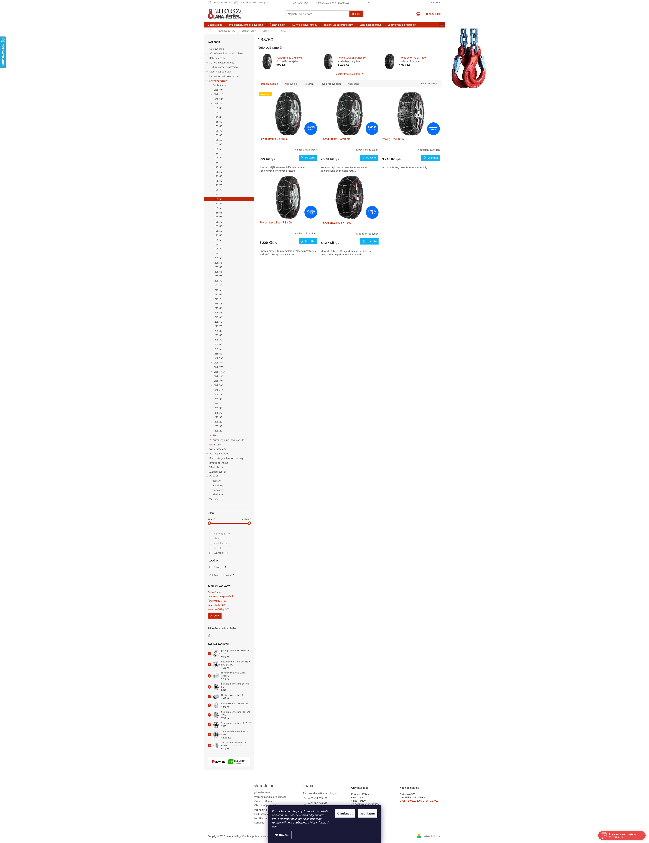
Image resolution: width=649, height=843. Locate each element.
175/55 (218, 171)
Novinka (220, 543)
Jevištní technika (218, 462)
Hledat (356, 14)
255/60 (218, 349)
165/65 (218, 149)
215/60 (218, 290)
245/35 (218, 394)
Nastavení (282, 835)
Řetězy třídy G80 (216, 605)
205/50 (218, 258)
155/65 (218, 126)
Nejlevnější (291, 83)
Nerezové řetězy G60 (218, 609)
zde (274, 826)
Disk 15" (218, 358)
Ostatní (213, 476)
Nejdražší (309, 83)
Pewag (220, 567)
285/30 (218, 421)
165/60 (218, 144)
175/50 (218, 167)
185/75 (218, 221)
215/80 (218, 308)
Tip (217, 548)
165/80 (218, 162)
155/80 (218, 135)
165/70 (218, 153)
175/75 (218, 189)
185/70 (218, 217)
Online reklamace (264, 801)
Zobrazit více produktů (348, 74)
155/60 (218, 121)
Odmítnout (345, 813)
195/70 (218, 244)
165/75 (218, 158)
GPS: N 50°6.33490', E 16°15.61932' (419, 800)
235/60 (218, 335)
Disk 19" (218, 380)
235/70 (218, 339)
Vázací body (216, 467)
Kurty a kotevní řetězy (221, 62)
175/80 (218, 194)
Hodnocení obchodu (265, 814)
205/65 (218, 271)
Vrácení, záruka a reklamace (332, 2)
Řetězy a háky (217, 58)
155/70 (218, 130)
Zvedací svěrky (217, 471)
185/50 (218, 199)
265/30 (218, 403)
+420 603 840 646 (317, 803)
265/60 (218, 353)
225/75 (218, 326)
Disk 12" (218, 94)
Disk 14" (218, 103)
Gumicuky (215, 444)
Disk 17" (218, 367)
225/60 (218, 317)
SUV (215, 435)
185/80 (218, 226)
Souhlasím (367, 813)
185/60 (218, 208)
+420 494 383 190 (317, 798)
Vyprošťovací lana (219, 453)
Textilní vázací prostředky (223, 67)
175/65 (218, 180)
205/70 (218, 276)
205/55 (218, 262)
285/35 (218, 426)
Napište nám (261, 818)
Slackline (218, 494)
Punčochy (218, 490)
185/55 (218, 203)
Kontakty (259, 822)
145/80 (218, 117)
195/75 (218, 248)
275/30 (218, 412)
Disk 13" (218, 98)
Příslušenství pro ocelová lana (226, 53)
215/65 (218, 294)
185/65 (218, 212)
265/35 (218, 408)
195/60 (218, 235)
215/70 (218, 299)
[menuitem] (215, 24)
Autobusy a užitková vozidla (228, 440)
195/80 (218, 253)
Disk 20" (218, 385)
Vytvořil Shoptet (432, 835)
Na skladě (222, 533)
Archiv (214, 615)
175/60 (218, 176)
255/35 (218, 399)
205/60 (218, 267)
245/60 (218, 344)
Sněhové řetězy (218, 80)
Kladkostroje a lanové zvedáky (226, 458)
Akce (218, 538)
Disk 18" (218, 376)
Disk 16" (218, 362)
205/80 (218, 285)
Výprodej (214, 499)
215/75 (218, 303)
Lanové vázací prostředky (223, 76)
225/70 (218, 321)
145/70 (218, 112)
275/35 (218, 417)
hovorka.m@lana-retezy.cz (322, 793)
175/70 (218, 185)
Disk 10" (218, 89)
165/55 (218, 139)
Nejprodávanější (331, 83)
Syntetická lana (218, 449)
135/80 (218, 108)
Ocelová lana (216, 48)
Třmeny (217, 480)
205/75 (218, 280)
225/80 (218, 330)
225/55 (218, 312)
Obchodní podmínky (265, 805)
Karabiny (218, 485)
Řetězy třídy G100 (217, 601)
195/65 (218, 239)
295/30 (218, 430)
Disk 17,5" (219, 371)
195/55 (218, 230)
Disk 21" (218, 389)
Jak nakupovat (301, 2)
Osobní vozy (220, 85)
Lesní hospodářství (220, 71)
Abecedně (353, 83)
